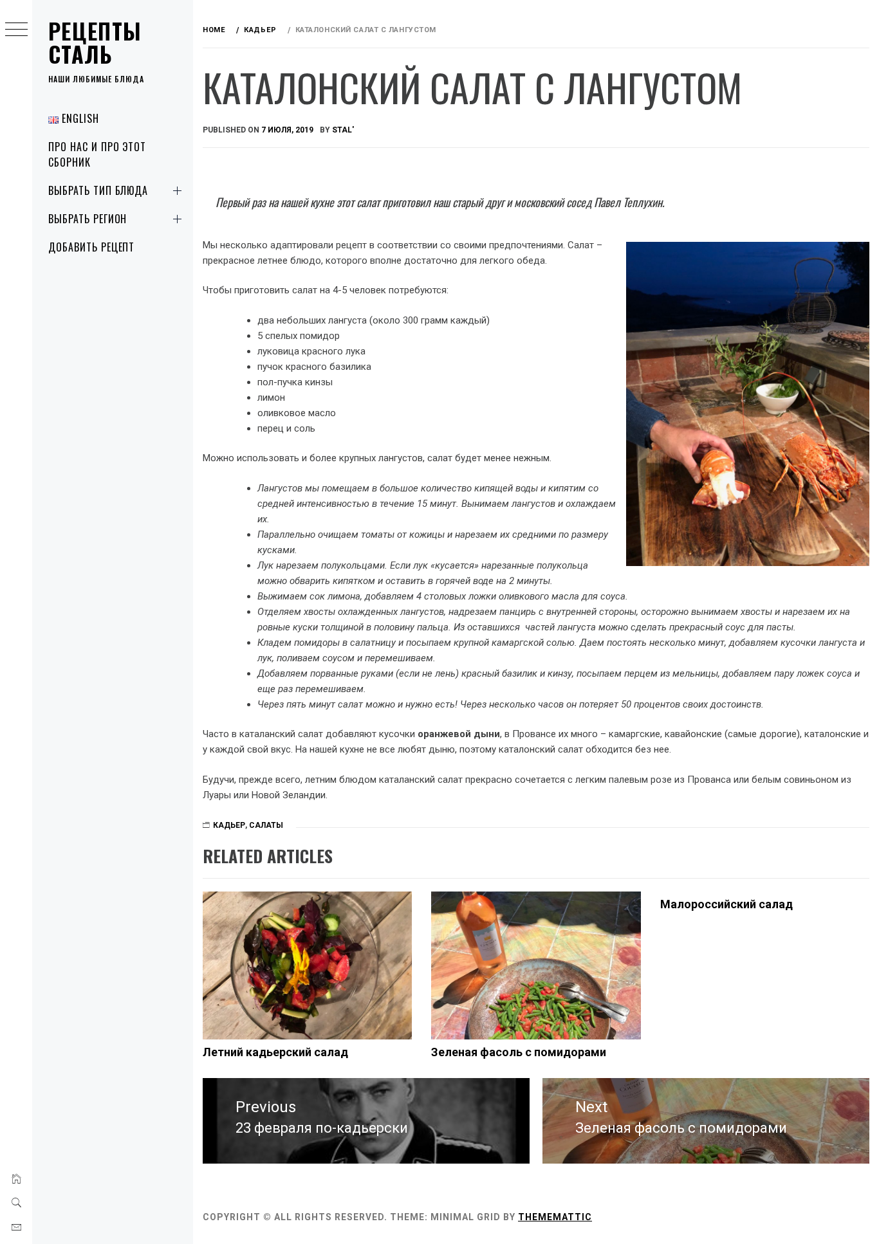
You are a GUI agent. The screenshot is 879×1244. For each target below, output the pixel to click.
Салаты (266, 825)
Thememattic (555, 1217)
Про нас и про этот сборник (97, 154)
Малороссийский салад (726, 904)
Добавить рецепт (91, 247)
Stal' (343, 129)
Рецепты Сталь (95, 42)
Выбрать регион (87, 218)
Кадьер (229, 825)
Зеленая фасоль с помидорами (518, 1052)
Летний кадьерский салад (275, 1052)
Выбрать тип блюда (98, 190)
